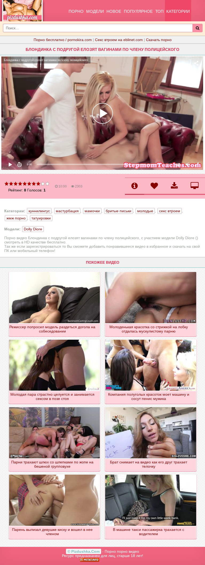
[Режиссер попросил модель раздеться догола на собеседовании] (54, 272)
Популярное (138, 11)
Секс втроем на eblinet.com (119, 40)
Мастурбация (67, 211)
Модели (95, 11)
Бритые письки (118, 211)
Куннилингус (39, 211)
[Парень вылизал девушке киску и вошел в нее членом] (54, 475)
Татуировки (41, 218)
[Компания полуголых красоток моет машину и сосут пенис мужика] (151, 340)
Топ (159, 11)
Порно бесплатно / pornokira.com (63, 40)
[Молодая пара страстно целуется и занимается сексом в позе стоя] (54, 340)
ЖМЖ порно (16, 218)
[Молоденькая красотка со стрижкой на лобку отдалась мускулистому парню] (151, 272)
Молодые (145, 211)
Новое (114, 11)
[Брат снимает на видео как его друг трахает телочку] (151, 407)
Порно (76, 11)
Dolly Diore (33, 229)
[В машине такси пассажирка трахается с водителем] (151, 475)
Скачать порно (159, 40)
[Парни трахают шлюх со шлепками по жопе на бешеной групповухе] (54, 407)
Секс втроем (169, 211)
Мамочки (92, 211)
